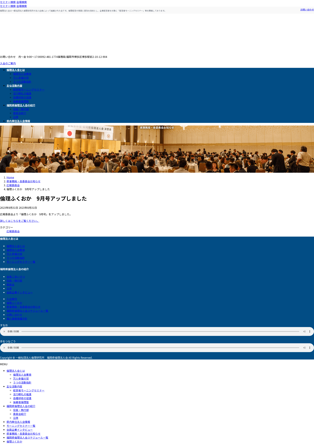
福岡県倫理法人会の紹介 (21, 406)
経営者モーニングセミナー (28, 89)
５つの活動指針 (22, 82)
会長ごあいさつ (16, 277)
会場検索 (21, 2)
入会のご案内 (8, 63)
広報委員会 (13, 231)
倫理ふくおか (14, 303)
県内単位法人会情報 (18, 422)
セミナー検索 (8, 2)
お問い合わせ (307, 9)
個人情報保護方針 (17, 318)
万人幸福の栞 (21, 78)
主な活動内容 (14, 386)
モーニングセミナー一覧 (21, 262)
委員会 (10, 284)
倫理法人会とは (16, 246)
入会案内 (12, 299)
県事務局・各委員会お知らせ (24, 307)
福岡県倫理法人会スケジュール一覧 (27, 311)
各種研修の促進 (22, 97)
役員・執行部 (21, 109)
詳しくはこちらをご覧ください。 (19, 221)
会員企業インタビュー (20, 292)
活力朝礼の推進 (22, 93)
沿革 (15, 117)
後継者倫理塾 (21, 101)
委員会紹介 (19, 113)
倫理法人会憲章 (22, 74)
